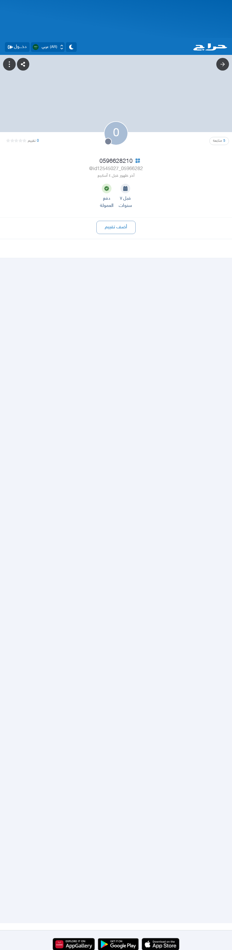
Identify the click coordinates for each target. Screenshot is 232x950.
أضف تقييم (116, 227)
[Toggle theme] (71, 47)
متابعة (219, 141)
